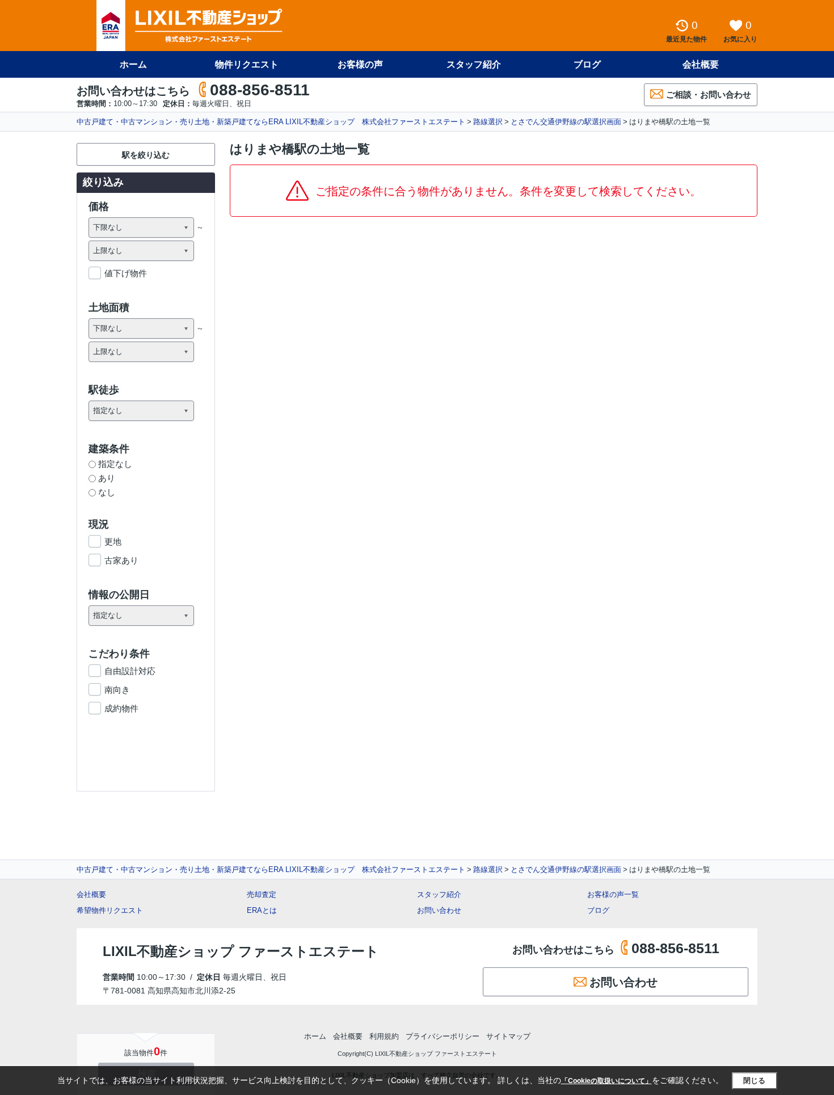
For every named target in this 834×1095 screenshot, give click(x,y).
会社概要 (701, 64)
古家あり (121, 560)
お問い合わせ (439, 910)
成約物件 (121, 708)
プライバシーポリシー (442, 1036)
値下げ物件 (125, 273)
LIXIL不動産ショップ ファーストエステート (241, 951)
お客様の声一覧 (613, 894)
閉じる (754, 1080)
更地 (112, 541)
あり (106, 478)
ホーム (133, 64)
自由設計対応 (129, 671)
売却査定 (261, 894)
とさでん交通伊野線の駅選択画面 (566, 121)
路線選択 (488, 121)
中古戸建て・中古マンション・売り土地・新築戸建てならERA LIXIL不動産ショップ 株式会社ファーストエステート (271, 121)
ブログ (587, 64)
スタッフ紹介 (474, 64)
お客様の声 (360, 64)
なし (106, 492)
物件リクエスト (247, 64)
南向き (117, 689)
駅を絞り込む (146, 154)
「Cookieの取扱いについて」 (606, 1081)
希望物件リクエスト (110, 910)
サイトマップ (508, 1036)
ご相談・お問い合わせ (708, 94)
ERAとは (262, 910)
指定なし (115, 464)
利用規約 (384, 1036)
